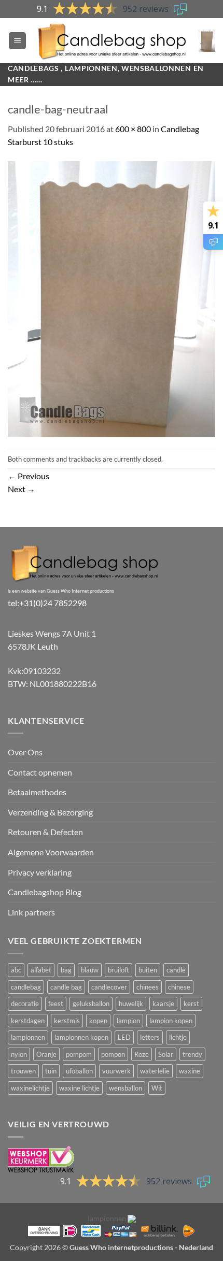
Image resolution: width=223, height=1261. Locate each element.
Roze (141, 1054)
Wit (156, 1088)
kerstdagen (28, 1020)
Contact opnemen (40, 772)
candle (176, 970)
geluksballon (91, 1003)
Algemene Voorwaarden (51, 852)
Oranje (46, 1054)
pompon (113, 1054)
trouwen (23, 1071)
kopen (98, 1020)
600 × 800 (133, 129)
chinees (147, 987)
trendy (192, 1054)
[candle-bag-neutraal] (111, 298)
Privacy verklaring (40, 872)
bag (66, 970)
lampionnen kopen (81, 1037)
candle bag (66, 987)
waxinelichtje (30, 1088)
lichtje (178, 1037)
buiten (147, 970)
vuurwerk (116, 1071)
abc (16, 970)
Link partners (31, 912)
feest (55, 1003)
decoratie (25, 1003)
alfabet (41, 970)
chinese (179, 987)
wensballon (125, 1088)
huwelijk (131, 1003)
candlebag (26, 987)
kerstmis (67, 1020)
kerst (191, 1003)
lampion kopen (170, 1020)
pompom (79, 1054)
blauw (90, 970)
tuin (51, 1071)
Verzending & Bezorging (50, 812)
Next (21, 489)
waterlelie (155, 1071)
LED (124, 1037)
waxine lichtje (79, 1088)
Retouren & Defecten (45, 832)
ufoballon (79, 1071)
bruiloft (118, 970)
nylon (19, 1054)
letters (150, 1037)
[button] (17, 40)
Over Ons (25, 752)
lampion (128, 1020)
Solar (165, 1054)
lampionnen (28, 1037)
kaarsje (163, 1003)
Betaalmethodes (37, 792)
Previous (28, 476)
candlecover (109, 987)
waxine (189, 1071)
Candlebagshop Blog (44, 892)
